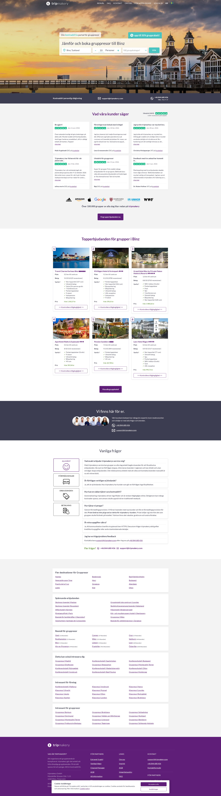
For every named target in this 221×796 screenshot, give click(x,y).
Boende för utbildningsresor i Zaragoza (125, 621)
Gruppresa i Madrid (63, 661)
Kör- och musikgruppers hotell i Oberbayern (127, 613)
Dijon (131, 588)
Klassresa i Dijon (98, 694)
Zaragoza (95, 584)
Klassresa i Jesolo (62, 694)
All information (96, 776)
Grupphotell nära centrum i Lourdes (124, 602)
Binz (57, 643)
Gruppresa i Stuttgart (137, 716)
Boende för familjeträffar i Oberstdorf (70, 617)
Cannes (95, 635)
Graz (131, 635)
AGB (92, 772)
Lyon (131, 643)
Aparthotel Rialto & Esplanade (67, 342)
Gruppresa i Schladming (138, 712)
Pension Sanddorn (101, 342)
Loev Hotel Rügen (141, 342)
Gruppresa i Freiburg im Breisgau (68, 723)
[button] (135, 3)
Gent (57, 635)
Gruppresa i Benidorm (137, 719)
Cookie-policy (85, 789)
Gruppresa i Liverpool (100, 719)
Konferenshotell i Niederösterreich (106, 668)
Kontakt (117, 3)
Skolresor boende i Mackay (65, 602)
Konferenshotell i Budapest (140, 661)
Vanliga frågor (96, 763)
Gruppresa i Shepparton (101, 665)
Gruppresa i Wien (117, 617)
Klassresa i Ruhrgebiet (138, 694)
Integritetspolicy (125, 772)
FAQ (109, 3)
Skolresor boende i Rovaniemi (67, 606)
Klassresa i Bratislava (137, 698)
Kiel (93, 588)
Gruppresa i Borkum (63, 712)
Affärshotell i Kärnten (63, 610)
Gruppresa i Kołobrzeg (138, 672)
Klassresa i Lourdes (136, 690)
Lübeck (95, 643)
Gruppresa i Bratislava (101, 712)
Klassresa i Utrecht (62, 690)
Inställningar (153, 789)
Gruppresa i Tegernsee (101, 723)
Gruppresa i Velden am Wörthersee (106, 716)
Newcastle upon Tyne (63, 580)
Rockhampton (60, 639)
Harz (94, 580)
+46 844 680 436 (161, 97)
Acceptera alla (153, 784)
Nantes (58, 577)
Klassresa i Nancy (136, 686)
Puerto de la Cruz (62, 584)
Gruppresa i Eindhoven (64, 665)
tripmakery (134, 206)
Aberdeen (133, 584)
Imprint (122, 763)
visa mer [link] (58, 144)
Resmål (100, 3)
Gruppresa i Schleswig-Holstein (141, 723)
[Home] (57, 3)
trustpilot (75, 150)
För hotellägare (142, 3)
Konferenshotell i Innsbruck (66, 672)
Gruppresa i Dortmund (64, 716)
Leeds (57, 588)
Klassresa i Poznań (99, 690)
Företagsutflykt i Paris (64, 613)
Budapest (133, 580)
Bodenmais (96, 577)
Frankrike (96, 646)
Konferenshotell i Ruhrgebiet (66, 668)
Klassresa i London (99, 698)
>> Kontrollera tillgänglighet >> (71, 307)
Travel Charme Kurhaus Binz (66, 271)
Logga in (158, 3)
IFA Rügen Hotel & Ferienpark (106, 271)
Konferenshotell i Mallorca (65, 686)
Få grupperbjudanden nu (110, 217)
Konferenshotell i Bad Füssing (104, 672)
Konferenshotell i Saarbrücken (104, 661)
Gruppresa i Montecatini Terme (141, 665)
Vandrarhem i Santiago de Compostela (70, 621)
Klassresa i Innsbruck (100, 686)
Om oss (128, 3)
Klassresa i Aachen (62, 698)
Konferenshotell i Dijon (138, 668)
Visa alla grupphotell (110, 389)
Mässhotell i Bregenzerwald (121, 610)
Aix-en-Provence (62, 646)
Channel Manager (97, 768)
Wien (94, 639)
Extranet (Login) (96, 759)
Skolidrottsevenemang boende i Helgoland (127, 606)
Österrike (133, 646)
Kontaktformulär (154, 768)
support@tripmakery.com (112, 98)
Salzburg (132, 639)
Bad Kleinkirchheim (136, 577)
